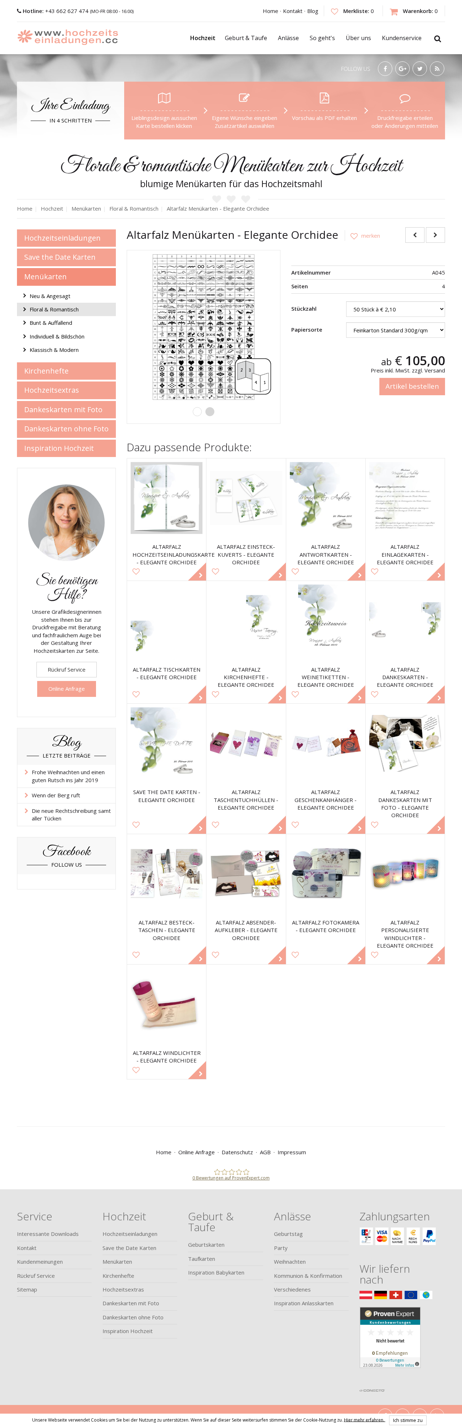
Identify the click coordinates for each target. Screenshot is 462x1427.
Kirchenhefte (46, 371)
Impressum (292, 1152)
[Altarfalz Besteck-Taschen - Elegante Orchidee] (166, 874)
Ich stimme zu (408, 1420)
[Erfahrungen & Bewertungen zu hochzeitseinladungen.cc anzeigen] (390, 1345)
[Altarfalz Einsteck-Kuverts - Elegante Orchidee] (246, 498)
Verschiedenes (292, 1289)
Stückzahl (304, 308)
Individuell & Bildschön (57, 336)
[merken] (362, 235)
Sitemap (27, 1289)
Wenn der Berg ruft (56, 795)
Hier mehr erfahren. (364, 1420)
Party (281, 1247)
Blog (312, 10)
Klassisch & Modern (54, 349)
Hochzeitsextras (51, 390)
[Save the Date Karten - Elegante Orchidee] (166, 743)
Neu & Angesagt (50, 295)
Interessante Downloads (48, 1233)
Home (270, 10)
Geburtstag (288, 1233)
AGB (265, 1152)
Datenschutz (237, 1152)
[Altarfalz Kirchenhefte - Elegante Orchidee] (246, 620)
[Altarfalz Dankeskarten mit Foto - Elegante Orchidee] (405, 743)
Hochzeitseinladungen (62, 238)
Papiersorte (306, 329)
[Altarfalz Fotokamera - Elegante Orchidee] (326, 874)
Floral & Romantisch (54, 309)
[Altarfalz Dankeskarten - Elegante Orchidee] (405, 620)
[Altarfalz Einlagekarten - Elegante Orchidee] (405, 498)
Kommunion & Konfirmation (308, 1275)
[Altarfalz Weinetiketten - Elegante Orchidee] (326, 620)
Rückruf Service (67, 669)
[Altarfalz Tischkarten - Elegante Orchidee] (166, 620)
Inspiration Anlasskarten (304, 1303)
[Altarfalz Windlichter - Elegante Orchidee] (166, 1004)
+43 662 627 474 (56, 10)
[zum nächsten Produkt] (435, 235)
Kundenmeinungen (40, 1261)
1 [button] (197, 411)
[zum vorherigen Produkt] (414, 235)
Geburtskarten (206, 1244)
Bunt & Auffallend (51, 322)
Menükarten (45, 276)
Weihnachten (290, 1261)
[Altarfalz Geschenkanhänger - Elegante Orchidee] (326, 743)
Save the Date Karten (60, 257)
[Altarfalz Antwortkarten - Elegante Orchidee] (326, 498)
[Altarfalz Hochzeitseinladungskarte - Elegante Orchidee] (166, 498)
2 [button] (209, 411)
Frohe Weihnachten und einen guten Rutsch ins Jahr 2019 (68, 775)
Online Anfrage (66, 688)
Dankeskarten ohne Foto (66, 429)
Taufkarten (201, 1258)
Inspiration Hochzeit (59, 448)
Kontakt (292, 10)
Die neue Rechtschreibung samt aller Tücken (71, 814)
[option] (203, 327)
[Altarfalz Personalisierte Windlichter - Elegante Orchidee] (405, 874)
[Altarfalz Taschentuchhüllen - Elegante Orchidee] (246, 743)
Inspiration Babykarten (216, 1272)
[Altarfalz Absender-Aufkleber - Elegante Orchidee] (246, 874)
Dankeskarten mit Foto (63, 409)
